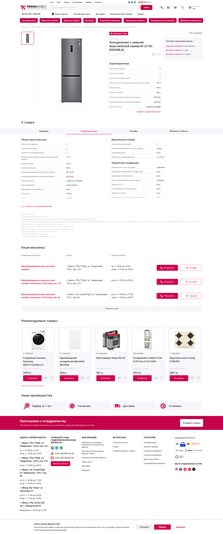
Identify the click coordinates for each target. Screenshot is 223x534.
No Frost (69, 176)
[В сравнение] (153, 54)
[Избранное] (182, 7)
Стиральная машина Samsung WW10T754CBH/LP (34, 361)
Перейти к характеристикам (149, 112)
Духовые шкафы (71, 20)
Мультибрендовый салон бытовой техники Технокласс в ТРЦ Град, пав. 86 (40, 296)
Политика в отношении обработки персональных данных (93, 444)
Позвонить (169, 268)
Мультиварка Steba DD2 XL (111, 358)
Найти (146, 7)
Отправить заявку (191, 423)
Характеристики (89, 131)
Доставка (86, 466)
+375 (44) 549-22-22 (64, 453)
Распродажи (77, 2)
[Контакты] (162, 7)
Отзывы (134, 131)
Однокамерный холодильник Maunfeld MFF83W (72, 361)
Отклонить (144, 527)
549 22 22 (146, 2)
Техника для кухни (81, 14)
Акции (141, 14)
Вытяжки (89, 20)
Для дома (100, 14)
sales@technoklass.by (185, 438)
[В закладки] (159, 54)
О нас (52, 2)
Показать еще (111, 308)
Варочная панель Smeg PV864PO (182, 360)
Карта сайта (87, 462)
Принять (162, 527)
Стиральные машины (110, 20)
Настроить (180, 527)
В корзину (32, 378)
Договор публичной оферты (94, 458)
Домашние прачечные (191, 20)
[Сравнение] (175, 7)
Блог (59, 2)
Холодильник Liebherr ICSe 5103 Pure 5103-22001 (147, 360)
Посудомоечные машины (162, 20)
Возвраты (86, 470)
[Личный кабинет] (168, 7)
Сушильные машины (135, 20)
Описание (43, 131)
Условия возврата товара (124, 451)
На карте (193, 268)
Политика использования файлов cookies (93, 452)
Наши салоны (61, 14)
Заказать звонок (60, 463)
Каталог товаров (32, 14)
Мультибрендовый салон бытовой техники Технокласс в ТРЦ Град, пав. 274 (41, 282)
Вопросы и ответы (179, 131)
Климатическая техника (121, 14)
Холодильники (29, 20)
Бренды (89, 2)
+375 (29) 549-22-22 (64, 458)
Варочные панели (50, 20)
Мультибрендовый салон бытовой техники (38, 268)
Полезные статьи (120, 442)
